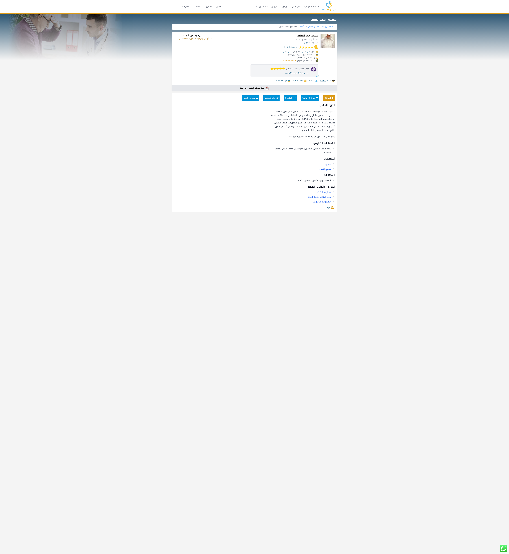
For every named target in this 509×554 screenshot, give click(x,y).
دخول (218, 6)
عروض (285, 6)
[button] (266, 6)
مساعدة (197, 6)
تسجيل (208, 6)
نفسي (328, 164)
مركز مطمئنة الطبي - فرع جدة (252, 88)
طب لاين (296, 6)
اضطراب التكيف (324, 192)
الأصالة (302, 26)
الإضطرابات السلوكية (321, 202)
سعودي (307, 42)
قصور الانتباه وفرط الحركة (319, 197)
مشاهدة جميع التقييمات (295, 73)
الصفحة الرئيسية (311, 6)
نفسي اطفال (313, 26)
